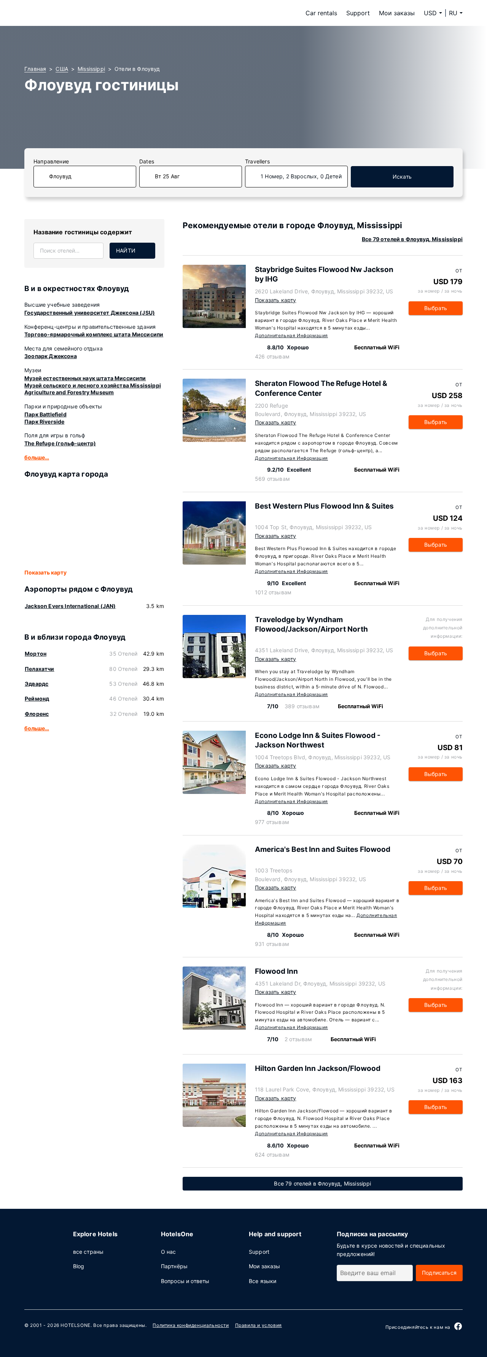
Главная (35, 69)
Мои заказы (397, 13)
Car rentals (321, 13)
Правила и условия (258, 1325)
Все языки (263, 1281)
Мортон (35, 653)
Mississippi (91, 69)
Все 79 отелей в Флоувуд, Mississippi (412, 239)
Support (358, 13)
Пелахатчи (39, 669)
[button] (456, 13)
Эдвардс (36, 683)
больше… (36, 457)
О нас (168, 1251)
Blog (78, 1266)
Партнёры (174, 1266)
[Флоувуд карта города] (94, 524)
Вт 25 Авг (167, 176)
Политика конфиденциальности (191, 1325)
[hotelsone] (72, 13)
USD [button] (430, 13)
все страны (88, 1251)
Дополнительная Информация (291, 335)
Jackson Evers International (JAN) (70, 606)
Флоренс (37, 714)
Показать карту (45, 572)
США (62, 69)
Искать (402, 176)
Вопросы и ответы (185, 1281)
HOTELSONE (75, 1325)
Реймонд (37, 698)
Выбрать (435, 308)
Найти (125, 250)
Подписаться (439, 1272)
